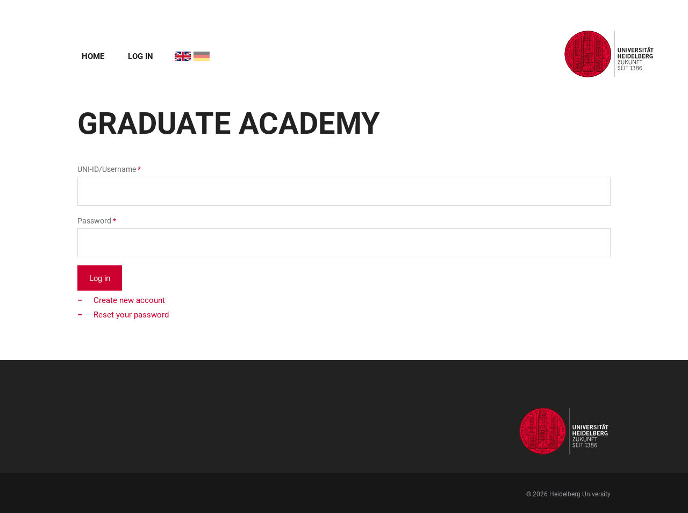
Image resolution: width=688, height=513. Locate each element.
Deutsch (195, 51)
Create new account (129, 300)
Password (94, 220)
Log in (140, 56)
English (176, 51)
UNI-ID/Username (106, 169)
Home (93, 56)
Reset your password (131, 315)
